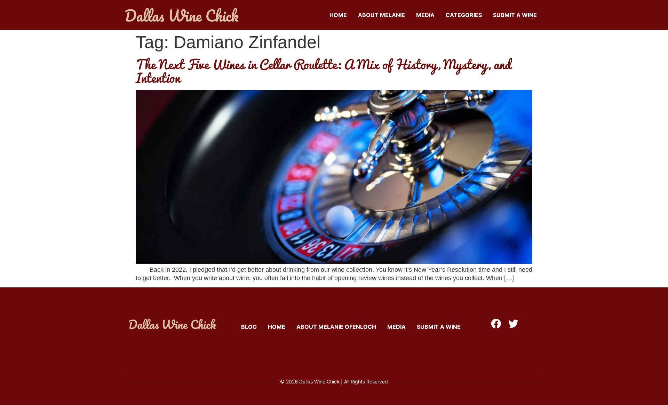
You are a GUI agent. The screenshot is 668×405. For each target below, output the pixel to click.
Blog (249, 326)
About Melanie (381, 14)
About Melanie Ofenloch (336, 326)
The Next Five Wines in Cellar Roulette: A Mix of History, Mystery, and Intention (323, 70)
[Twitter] (513, 324)
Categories (464, 14)
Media (425, 14)
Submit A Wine (515, 14)
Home (338, 14)
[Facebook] (496, 324)
